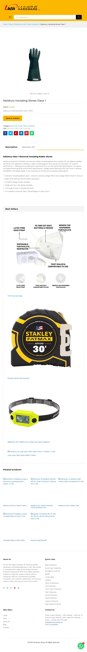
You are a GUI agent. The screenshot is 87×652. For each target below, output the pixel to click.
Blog (4, 624)
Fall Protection (50, 586)
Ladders (48, 580)
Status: (5, 107)
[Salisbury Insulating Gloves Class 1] (5, 133)
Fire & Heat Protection (53, 589)
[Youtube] (15, 588)
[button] (81, 646)
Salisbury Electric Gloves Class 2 (15, 505)
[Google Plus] (11, 588)
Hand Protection (51, 595)
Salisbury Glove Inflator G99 (68, 505)
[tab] (11, 148)
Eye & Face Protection (53, 568)
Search (79, 17)
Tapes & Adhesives (51, 583)
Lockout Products (51, 601)
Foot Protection (50, 592)
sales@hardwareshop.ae (54, 622)
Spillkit (47, 574)
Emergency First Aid (52, 571)
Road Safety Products (53, 604)
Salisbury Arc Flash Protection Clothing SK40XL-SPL (42, 506)
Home (5, 615)
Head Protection (51, 598)
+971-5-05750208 (51, 624)
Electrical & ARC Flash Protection (23, 126)
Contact (6, 627)
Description (11, 147)
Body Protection (51, 565)
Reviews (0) (28, 147)
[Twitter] (7, 588)
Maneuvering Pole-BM (39, 540)
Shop (5, 618)
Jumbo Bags (49, 577)
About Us (6, 621)
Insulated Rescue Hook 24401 (14, 540)
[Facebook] (4, 588)
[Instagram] (18, 588)
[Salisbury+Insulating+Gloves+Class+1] (10, 133)
